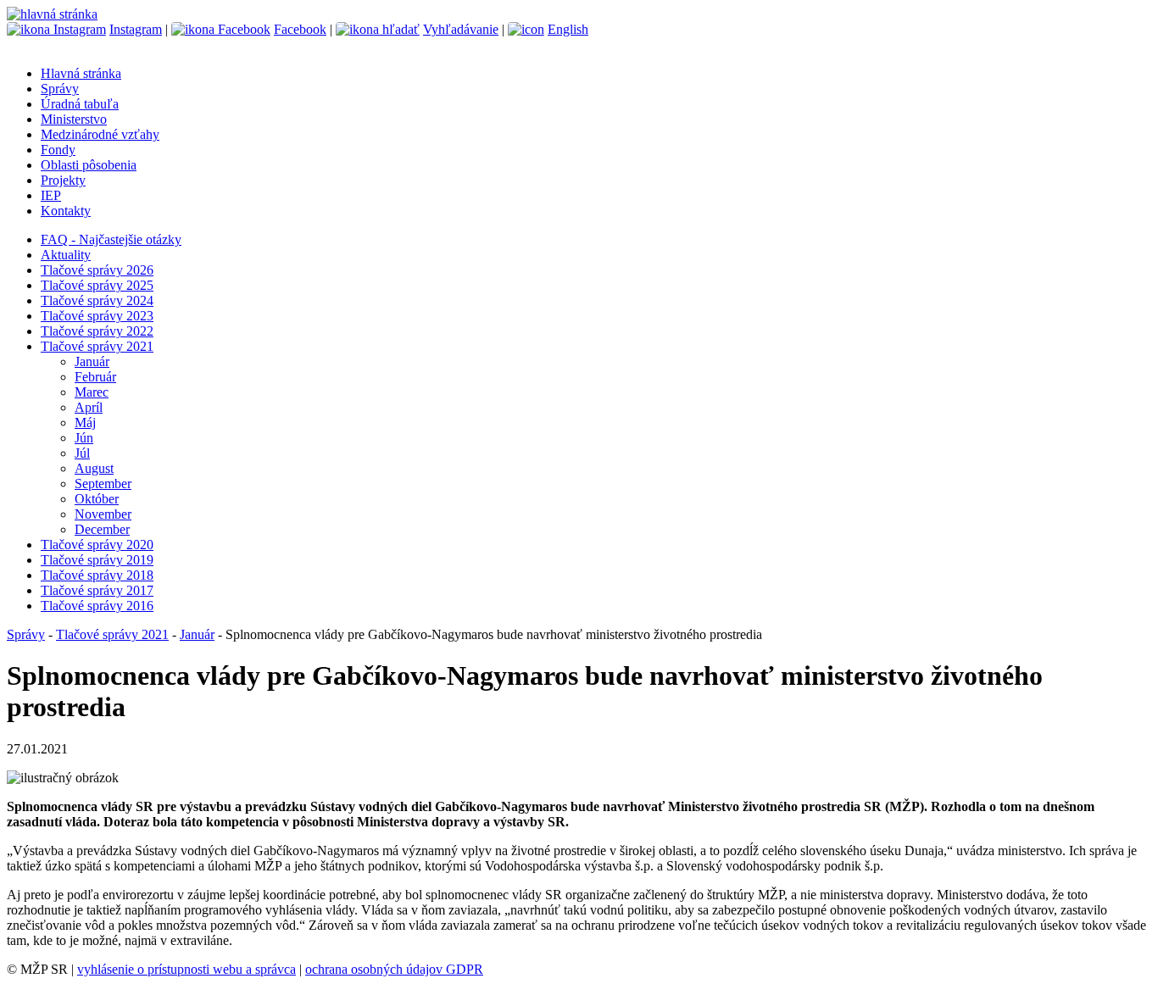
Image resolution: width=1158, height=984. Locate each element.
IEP (51, 195)
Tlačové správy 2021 (97, 346)
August (94, 468)
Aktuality (66, 254)
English (568, 29)
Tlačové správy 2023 (97, 316)
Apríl (89, 407)
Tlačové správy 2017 (97, 590)
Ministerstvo (74, 119)
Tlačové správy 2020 (97, 544)
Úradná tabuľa (80, 104)
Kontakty (66, 210)
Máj (85, 422)
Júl (82, 453)
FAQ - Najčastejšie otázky (111, 239)
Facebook (300, 29)
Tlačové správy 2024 (97, 300)
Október (97, 499)
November (103, 514)
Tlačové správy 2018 (97, 575)
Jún (84, 438)
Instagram (135, 29)
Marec (92, 392)
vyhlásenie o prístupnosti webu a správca (186, 969)
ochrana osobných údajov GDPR (394, 969)
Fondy (58, 149)
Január (92, 361)
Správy (60, 88)
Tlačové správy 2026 (97, 270)
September (103, 483)
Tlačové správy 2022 (97, 331)
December (102, 529)
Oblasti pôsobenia (88, 165)
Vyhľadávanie (460, 29)
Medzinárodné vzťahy (100, 134)
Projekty (63, 180)
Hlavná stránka (81, 73)
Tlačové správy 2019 (97, 560)
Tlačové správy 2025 (97, 285)
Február (95, 377)
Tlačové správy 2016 (97, 605)
